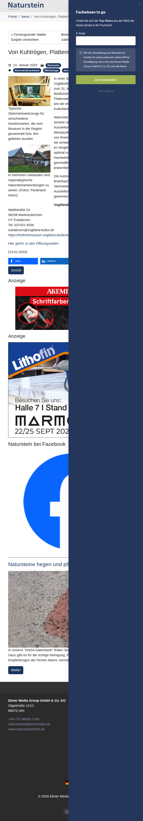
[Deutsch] (68, 782)
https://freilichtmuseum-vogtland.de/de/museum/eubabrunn (52, 235)
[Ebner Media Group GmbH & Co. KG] (26, 6)
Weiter (16, 670)
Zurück (16, 270)
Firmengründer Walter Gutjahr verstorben (28, 37)
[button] (23, 261)
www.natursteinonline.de (26, 729)
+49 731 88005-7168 (23, 719)
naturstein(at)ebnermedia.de (29, 724)
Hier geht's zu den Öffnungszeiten (33, 243)
